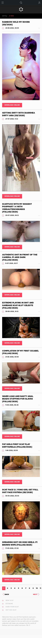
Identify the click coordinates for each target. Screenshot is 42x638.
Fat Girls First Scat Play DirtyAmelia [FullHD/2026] (17, 446)
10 (37, 588)
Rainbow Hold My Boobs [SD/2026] (16, 23)
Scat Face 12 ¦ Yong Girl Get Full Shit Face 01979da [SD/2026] (20, 491)
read (23, 16)
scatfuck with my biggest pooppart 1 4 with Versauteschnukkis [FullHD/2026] (17, 208)
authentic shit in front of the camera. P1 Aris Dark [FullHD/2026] (19, 257)
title (28, 16)
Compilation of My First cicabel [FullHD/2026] (20, 352)
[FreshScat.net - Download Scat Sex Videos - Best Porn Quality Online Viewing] (21, 9)
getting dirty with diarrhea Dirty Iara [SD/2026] (18, 114)
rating (18, 16)
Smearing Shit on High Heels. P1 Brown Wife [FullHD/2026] (19, 543)
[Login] (39, 2)
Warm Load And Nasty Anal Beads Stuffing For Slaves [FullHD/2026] (17, 399)
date (12, 16)
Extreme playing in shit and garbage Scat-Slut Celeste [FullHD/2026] (18, 305)
